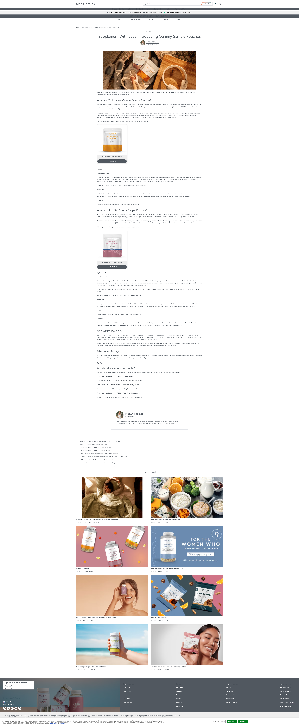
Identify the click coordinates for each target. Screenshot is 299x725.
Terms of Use (62, 723)
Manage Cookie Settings (219, 721)
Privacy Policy (53, 723)
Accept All (242, 721)
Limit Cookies (231, 721)
